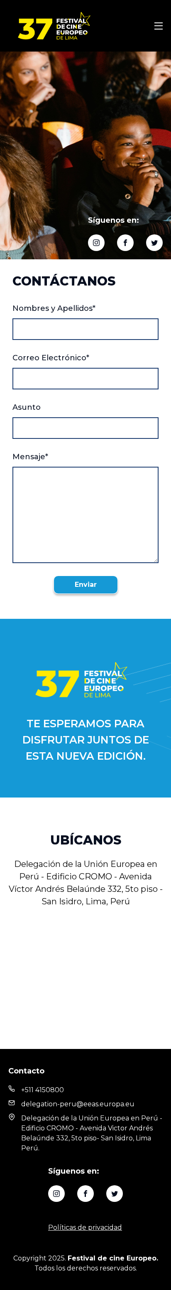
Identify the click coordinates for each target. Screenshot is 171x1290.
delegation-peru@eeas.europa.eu (77, 1104)
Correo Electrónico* (50, 357)
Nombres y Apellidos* (53, 308)
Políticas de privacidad (85, 1227)
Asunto (26, 407)
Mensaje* (30, 456)
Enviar (86, 584)
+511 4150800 (42, 1090)
